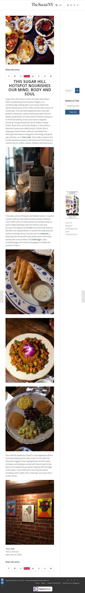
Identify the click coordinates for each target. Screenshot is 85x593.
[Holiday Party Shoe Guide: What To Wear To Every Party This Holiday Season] (1, 296)
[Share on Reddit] (45, 76)
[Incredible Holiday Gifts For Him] (83, 296)
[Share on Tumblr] (39, 76)
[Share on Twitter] (15, 76)
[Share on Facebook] (9, 76)
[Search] (55, 5)
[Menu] (60, 5)
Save (27, 76)
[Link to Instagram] (71, 5)
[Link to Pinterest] (74, 5)
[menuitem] (55, 5)
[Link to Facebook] (77, 5)
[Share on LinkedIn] (33, 76)
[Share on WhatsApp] (21, 76)
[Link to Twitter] (68, 5)
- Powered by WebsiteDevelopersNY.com (37, 580)
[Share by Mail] (51, 76)
